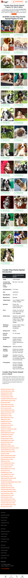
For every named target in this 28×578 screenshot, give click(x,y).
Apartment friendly (5, 515)
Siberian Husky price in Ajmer (7, 446)
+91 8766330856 (5, 568)
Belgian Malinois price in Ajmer (8, 468)
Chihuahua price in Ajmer (6, 497)
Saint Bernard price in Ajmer (7, 495)
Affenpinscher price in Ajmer (7, 406)
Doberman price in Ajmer (6, 393)
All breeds (3, 512)
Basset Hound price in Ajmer (7, 389)
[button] (26, 2)
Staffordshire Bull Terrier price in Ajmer (10, 447)
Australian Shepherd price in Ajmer (9, 398)
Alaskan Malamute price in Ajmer (8, 478)
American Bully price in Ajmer (7, 391)
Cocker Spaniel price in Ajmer (7, 410)
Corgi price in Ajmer (5, 470)
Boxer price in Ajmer (5, 402)
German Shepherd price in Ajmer (8, 504)
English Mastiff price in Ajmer (7, 440)
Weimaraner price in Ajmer (7, 425)
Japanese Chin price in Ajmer (7, 487)
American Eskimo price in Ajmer (8, 489)
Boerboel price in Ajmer (6, 415)
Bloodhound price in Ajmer (7, 459)
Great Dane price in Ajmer (7, 476)
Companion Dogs (5, 522)
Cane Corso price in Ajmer (7, 442)
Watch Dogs (4, 525)
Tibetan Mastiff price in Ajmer (7, 449)
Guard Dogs (3, 520)
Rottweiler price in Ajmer (6, 472)
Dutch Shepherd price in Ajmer (8, 457)
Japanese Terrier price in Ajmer (8, 451)
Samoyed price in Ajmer (6, 480)
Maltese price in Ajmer (6, 430)
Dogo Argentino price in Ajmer (8, 499)
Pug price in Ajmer (5, 453)
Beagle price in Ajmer (6, 444)
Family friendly (4, 517)
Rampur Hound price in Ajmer (7, 411)
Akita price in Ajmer (5, 461)
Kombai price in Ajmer (6, 427)
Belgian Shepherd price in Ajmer (8, 455)
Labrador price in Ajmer (6, 483)
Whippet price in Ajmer (6, 413)
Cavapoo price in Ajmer (6, 436)
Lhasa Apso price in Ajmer (7, 493)
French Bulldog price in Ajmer (7, 463)
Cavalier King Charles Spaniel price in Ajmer (11, 482)
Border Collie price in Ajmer (7, 404)
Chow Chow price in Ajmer (7, 396)
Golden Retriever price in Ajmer (8, 400)
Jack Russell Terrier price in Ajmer (8, 491)
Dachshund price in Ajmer (7, 438)
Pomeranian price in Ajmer (7, 434)
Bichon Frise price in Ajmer (7, 464)
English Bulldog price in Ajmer (7, 432)
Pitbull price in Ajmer (5, 419)
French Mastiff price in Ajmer (7, 474)
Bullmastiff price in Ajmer (6, 394)
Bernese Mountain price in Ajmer (8, 500)
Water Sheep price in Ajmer (7, 417)
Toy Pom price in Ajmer (6, 466)
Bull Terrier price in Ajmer (6, 506)
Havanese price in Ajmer (6, 485)
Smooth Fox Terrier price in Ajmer (8, 429)
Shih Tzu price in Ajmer (6, 408)
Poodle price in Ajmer (6, 423)
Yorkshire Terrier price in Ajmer (8, 502)
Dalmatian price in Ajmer (6, 421)
